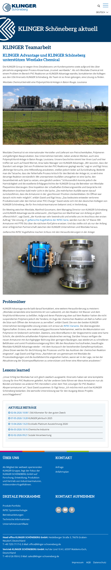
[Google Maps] (72, 510)
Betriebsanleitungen (13, 514)
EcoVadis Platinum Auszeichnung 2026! (48, 423)
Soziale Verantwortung (39, 435)
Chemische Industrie (38, 429)
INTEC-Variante (71, 325)
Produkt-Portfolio (12, 505)
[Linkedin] (59, 510)
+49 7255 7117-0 (12, 544)
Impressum (78, 562)
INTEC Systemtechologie (15, 510)
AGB (88, 562)
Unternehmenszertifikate (15, 523)
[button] (105, 5)
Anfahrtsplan (62, 471)
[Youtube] (65, 510)
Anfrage (59, 467)
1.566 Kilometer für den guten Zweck (47, 412)
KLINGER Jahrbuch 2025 (40, 418)
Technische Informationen (16, 519)
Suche (99, 5)
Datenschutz (99, 562)
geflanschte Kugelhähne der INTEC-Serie (48, 219)
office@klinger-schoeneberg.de (45, 544)
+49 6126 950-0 (12, 556)
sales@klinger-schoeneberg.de (43, 556)
